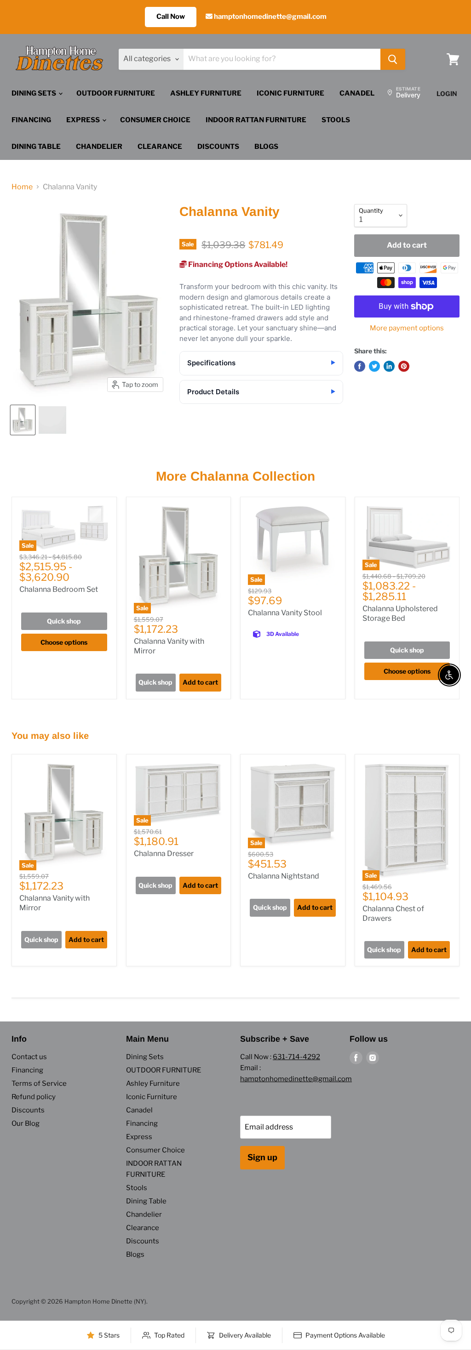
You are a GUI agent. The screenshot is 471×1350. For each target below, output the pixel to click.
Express (83, 120)
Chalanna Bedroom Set (58, 589)
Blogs (266, 146)
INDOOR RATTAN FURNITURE (256, 120)
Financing (31, 120)
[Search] (392, 59)
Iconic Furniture (290, 93)
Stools (336, 120)
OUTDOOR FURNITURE (115, 93)
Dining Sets (34, 93)
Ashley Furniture (205, 93)
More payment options (407, 328)
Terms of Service (39, 1083)
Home (22, 187)
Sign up (262, 1157)
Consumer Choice (155, 120)
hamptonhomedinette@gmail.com (270, 16)
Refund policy (33, 1097)
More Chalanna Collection (235, 476)
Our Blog (25, 1123)
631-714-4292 (296, 1057)
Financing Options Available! (237, 264)
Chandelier (99, 146)
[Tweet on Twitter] (374, 366)
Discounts (218, 146)
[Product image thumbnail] (52, 420)
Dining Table (36, 146)
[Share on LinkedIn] (389, 366)
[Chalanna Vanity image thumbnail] (23, 420)
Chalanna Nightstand (283, 876)
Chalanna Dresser (164, 853)
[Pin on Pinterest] (403, 366)
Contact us (29, 1057)
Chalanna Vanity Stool (285, 612)
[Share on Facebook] (359, 366)
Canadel (356, 93)
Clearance (160, 146)
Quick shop (64, 621)
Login (447, 93)
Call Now (170, 16)
